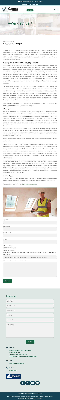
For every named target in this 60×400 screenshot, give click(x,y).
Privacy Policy (31, 393)
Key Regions (39, 393)
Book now (25, 4)
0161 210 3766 (38, 1)
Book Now (30, 10)
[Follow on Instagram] (32, 383)
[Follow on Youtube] (37, 383)
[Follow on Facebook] (22, 383)
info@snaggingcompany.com (26, 1)
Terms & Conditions (23, 393)
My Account (34, 4)
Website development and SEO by (30, 398)
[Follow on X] (27, 383)
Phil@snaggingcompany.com (29, 184)
